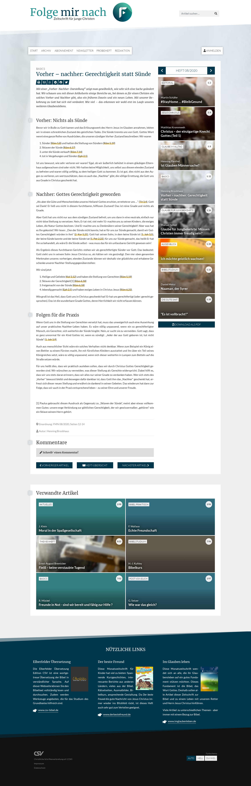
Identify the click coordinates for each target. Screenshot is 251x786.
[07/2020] (162, 71)
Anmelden (213, 50)
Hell (200, 758)
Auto (191, 758)
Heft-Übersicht (96, 465)
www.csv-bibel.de (48, 710)
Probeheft (104, 50)
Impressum (39, 763)
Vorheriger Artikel (55, 465)
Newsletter (85, 50)
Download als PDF (187, 324)
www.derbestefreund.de (117, 714)
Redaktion (122, 50)
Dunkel (211, 758)
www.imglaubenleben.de (182, 721)
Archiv (46, 50)
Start (34, 50)
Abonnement (64, 50)
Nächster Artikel (134, 465)
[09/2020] (211, 71)
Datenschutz (39, 768)
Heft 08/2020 (186, 70)
